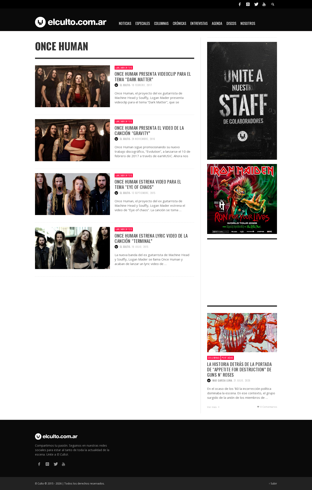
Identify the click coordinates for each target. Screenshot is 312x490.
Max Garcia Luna (222, 380)
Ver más (212, 407)
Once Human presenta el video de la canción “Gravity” (149, 130)
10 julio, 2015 (140, 246)
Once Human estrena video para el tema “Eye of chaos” (148, 184)
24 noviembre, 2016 (143, 139)
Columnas (214, 357)
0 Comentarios (268, 406)
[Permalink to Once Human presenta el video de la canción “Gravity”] (72, 140)
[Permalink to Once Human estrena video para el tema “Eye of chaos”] (72, 194)
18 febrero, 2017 (142, 85)
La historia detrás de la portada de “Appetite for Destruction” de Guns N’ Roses (239, 369)
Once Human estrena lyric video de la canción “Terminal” (151, 238)
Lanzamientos (123, 67)
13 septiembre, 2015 (143, 193)
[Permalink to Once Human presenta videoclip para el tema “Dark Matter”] (72, 86)
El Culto (125, 85)
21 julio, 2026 (242, 380)
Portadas (227, 357)
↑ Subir (273, 483)
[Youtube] (264, 4)
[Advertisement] (242, 272)
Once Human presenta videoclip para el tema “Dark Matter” (153, 76)
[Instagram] (248, 4)
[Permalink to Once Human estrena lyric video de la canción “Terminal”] (72, 248)
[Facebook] (240, 4)
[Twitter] (256, 4)
